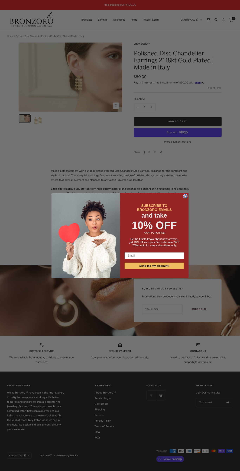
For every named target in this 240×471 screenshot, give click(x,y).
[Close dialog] (185, 196)
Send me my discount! (154, 265)
